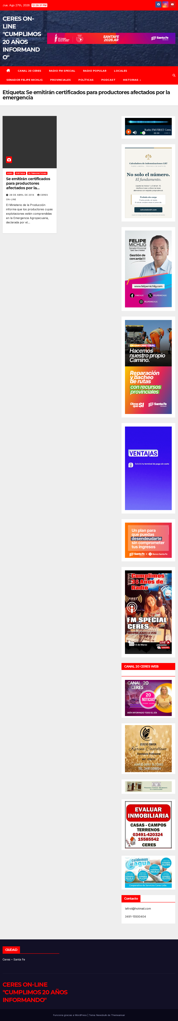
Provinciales (60, 79)
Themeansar (118, 1015)
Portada (20, 173)
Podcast (108, 79)
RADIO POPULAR (95, 70)
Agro (10, 173)
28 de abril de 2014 (22, 195)
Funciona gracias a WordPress (70, 1015)
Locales (120, 70)
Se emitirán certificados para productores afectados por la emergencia (28, 185)
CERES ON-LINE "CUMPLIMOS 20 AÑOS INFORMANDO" (35, 992)
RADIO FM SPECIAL (62, 70)
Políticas (86, 79)
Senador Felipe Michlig (24, 79)
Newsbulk (101, 1015)
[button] (174, 75)
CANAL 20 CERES (29, 70)
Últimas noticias (37, 173)
